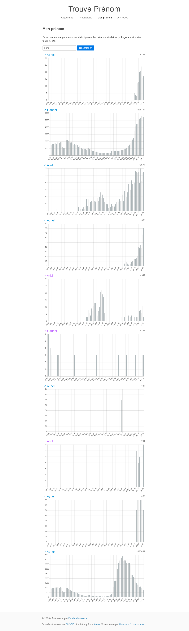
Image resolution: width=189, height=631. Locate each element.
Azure (96, 624)
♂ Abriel (49, 54)
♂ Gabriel (50, 110)
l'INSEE (70, 624)
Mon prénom (105, 17)
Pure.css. (124, 624)
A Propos (122, 17)
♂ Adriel (49, 220)
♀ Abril (48, 441)
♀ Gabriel (50, 330)
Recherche (86, 17)
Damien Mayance (77, 618)
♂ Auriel (49, 386)
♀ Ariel (48, 275)
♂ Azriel (49, 496)
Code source (137, 624)
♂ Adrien (50, 551)
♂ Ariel (48, 165)
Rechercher (85, 48)
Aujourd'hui (67, 17)
